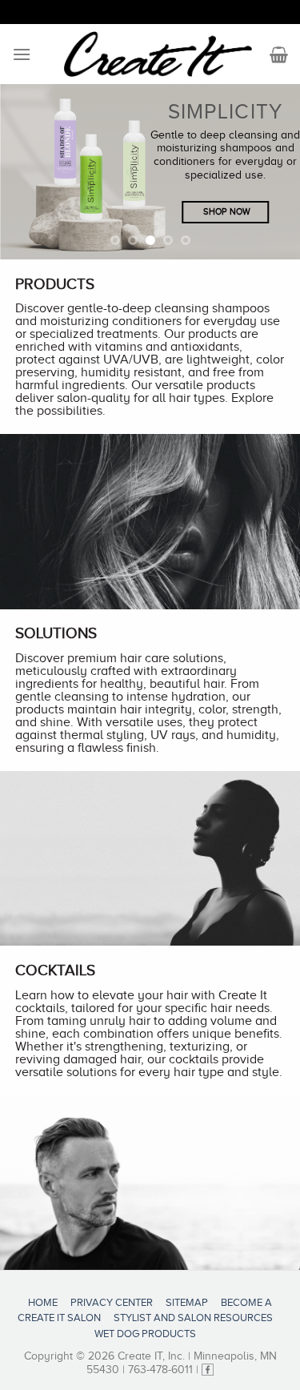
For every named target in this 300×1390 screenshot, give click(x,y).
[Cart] (279, 54)
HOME (43, 1302)
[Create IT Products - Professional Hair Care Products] (158, 54)
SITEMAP (187, 1302)
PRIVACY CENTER (111, 1302)
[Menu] (21, 54)
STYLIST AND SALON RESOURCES (193, 1318)
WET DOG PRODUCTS (145, 1334)
